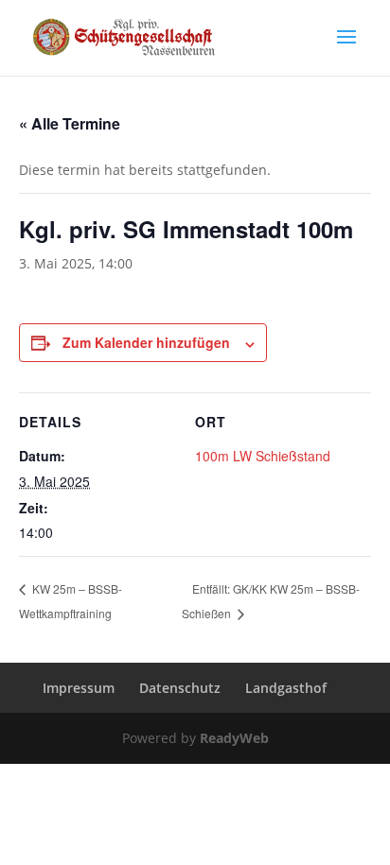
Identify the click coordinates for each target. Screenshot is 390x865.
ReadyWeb (234, 738)
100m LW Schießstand (262, 455)
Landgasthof (286, 688)
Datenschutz (180, 688)
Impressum (79, 688)
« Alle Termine (69, 123)
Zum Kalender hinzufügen (146, 342)
